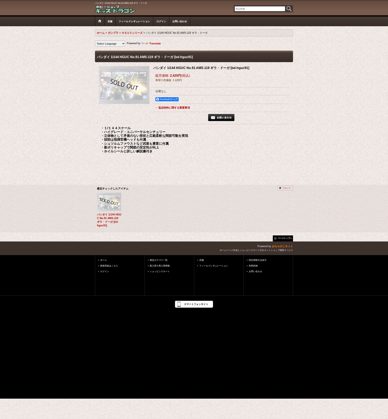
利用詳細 (253, 265)
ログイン (104, 271)
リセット (287, 188)
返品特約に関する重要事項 (174, 107)
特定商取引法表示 (258, 260)
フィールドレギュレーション (213, 265)
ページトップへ (285, 238)
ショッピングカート (160, 271)
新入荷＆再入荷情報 (160, 265)
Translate (155, 43)
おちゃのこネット (282, 246)
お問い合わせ (255, 271)
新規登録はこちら (109, 265)
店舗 (201, 260)
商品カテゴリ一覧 (159, 260)
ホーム (103, 260)
